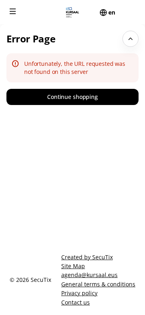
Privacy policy (79, 293)
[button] (13, 11)
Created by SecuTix (87, 257)
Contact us (75, 302)
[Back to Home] (72, 12)
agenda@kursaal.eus (89, 275)
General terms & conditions (98, 284)
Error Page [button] (30, 38)
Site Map (73, 266)
